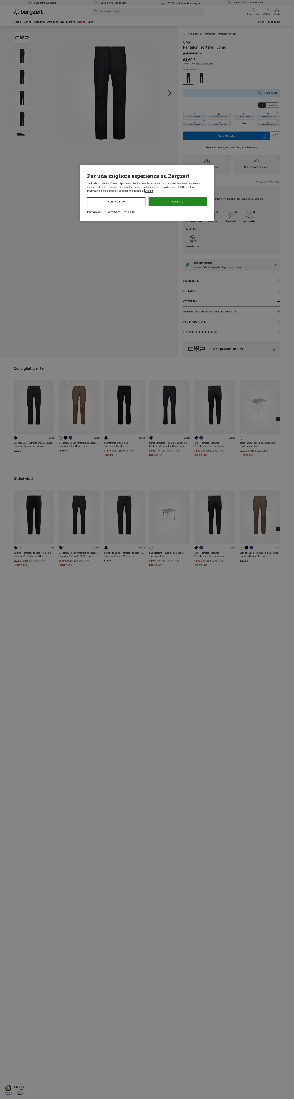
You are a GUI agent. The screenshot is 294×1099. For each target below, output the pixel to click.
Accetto (177, 201)
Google (149, 190)
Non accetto (116, 201)
